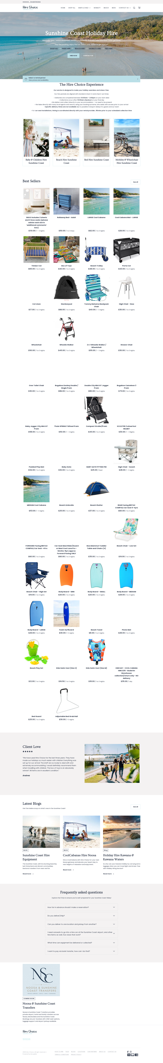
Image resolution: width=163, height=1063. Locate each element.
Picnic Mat (126, 630)
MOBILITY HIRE (95, 48)
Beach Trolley (96, 266)
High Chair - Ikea (126, 304)
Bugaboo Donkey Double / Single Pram (66, 386)
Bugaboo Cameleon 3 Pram (126, 386)
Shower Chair (127, 344)
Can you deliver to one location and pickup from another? (72, 924)
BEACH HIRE (80, 48)
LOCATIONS (81, 1052)
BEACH (106, 8)
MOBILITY (97, 8)
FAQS (67, 1052)
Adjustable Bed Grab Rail (66, 716)
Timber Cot (37, 266)
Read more (27, 874)
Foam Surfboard (66, 630)
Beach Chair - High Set (37, 591)
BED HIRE (109, 48)
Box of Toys (66, 266)
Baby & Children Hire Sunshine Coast (36, 161)
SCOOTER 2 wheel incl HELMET (126, 427)
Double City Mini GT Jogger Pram (97, 386)
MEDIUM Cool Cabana (36, 505)
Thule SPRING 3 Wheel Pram (66, 426)
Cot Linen (36, 304)
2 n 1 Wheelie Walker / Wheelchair (96, 345)
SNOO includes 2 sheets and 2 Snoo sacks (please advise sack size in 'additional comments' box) (36, 222)
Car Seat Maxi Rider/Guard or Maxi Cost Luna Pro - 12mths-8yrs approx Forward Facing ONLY (67, 550)
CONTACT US (124, 8)
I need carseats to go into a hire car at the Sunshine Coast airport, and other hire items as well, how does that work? (80, 933)
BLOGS (73, 1052)
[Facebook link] (127, 1051)
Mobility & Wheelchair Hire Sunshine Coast (127, 161)
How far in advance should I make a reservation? (68, 907)
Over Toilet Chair (36, 385)
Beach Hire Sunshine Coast (66, 161)
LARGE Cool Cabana (96, 217)
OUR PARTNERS (92, 1052)
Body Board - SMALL (96, 591)
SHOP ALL (71, 8)
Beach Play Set (36, 668)
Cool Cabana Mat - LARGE (126, 217)
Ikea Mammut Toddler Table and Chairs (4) (96, 547)
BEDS (114, 8)
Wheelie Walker (67, 344)
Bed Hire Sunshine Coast (96, 159)
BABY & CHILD (83, 8)
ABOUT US (102, 1052)
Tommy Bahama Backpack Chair (96, 305)
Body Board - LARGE (36, 630)
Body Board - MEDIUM (126, 591)
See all (135, 182)
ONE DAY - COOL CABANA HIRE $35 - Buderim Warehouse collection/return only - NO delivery (126, 673)
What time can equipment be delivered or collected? (70, 943)
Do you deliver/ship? (56, 916)
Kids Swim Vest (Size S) (66, 668)
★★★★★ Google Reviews (32, 2)
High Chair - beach (126, 467)
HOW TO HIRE (59, 1052)
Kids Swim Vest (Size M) (96, 668)
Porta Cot (126, 266)
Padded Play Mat (36, 467)
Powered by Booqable (30, 1054)
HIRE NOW (73, 56)
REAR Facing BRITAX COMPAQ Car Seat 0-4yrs (126, 506)
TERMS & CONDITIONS (62, 1054)
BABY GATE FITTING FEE (96, 467)
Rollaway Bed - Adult (66, 217)
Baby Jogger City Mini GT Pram (36, 427)
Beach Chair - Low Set (126, 546)
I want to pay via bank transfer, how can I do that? (69, 951)
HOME (63, 8)
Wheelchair (36, 344)
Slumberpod (66, 304)
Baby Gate (66, 467)
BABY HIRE (66, 48)
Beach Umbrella (66, 505)
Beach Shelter (96, 505)
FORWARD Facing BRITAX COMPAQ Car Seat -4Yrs (37, 547)
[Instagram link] (130, 1051)
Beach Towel (96, 630)
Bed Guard (36, 716)
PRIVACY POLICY (76, 1054)
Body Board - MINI (66, 591)
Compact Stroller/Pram (96, 426)
